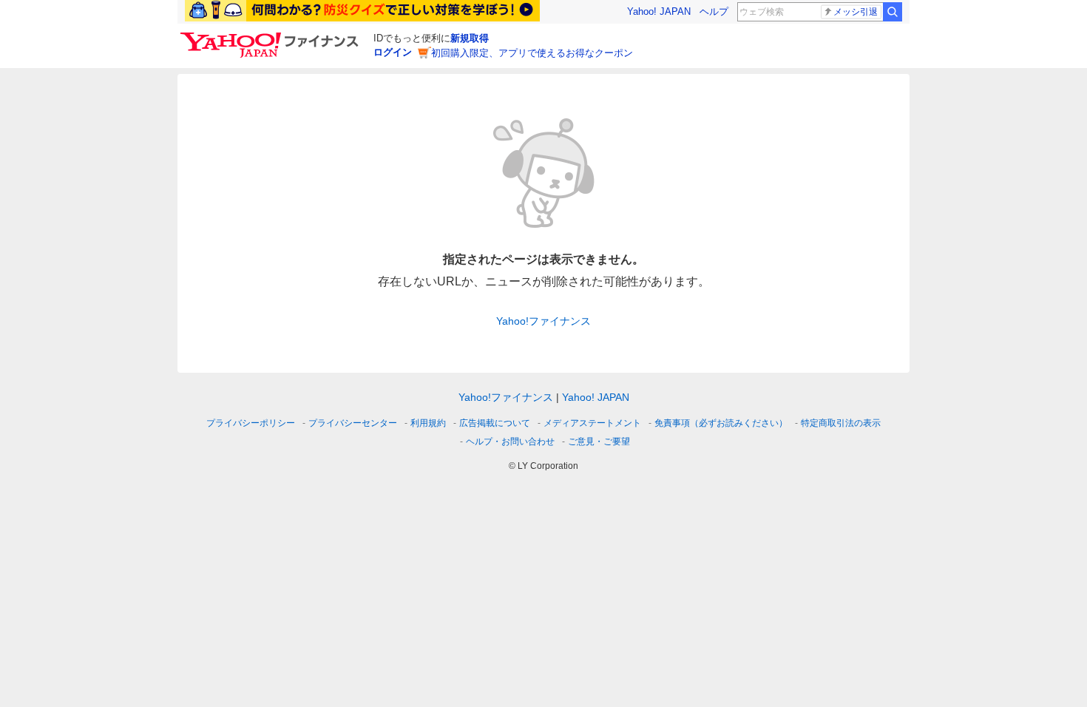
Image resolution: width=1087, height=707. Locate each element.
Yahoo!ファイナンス (543, 321)
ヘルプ (714, 11)
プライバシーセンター (352, 423)
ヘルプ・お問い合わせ (510, 441)
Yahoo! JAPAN (659, 11)
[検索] (892, 11)
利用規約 (428, 423)
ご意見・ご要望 (599, 441)
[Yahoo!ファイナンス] (271, 36)
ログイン (392, 52)
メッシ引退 (855, 12)
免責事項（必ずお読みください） (721, 423)
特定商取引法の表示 (841, 423)
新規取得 (469, 38)
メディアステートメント (592, 423)
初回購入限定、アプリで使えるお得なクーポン (532, 52)
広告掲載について (494, 423)
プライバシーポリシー (250, 423)
